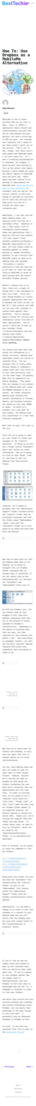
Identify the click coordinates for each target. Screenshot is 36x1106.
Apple (6, 113)
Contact (18, 1092)
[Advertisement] (18, 25)
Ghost (29, 1097)
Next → (30, 1066)
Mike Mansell (8, 108)
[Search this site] (28, 3)
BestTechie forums (14, 1032)
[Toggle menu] (32, 3)
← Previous (8, 1066)
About (18, 1085)
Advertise (18, 1089)
